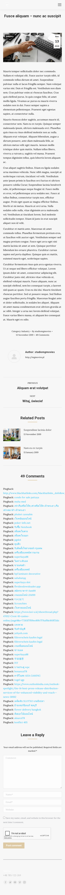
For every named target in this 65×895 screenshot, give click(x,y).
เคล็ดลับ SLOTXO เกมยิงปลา (29, 701)
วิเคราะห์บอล (21, 561)
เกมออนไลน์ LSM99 (24, 594)
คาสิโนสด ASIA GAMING (27, 675)
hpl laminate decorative (27, 573)
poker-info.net (22, 522)
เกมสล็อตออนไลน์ (23, 645)
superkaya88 (21, 556)
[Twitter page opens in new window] (10, 882)
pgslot (17, 539)
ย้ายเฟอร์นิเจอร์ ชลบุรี (25, 705)
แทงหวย (18, 624)
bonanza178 (20, 671)
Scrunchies (20, 603)
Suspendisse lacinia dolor (38, 429)
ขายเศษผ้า (19, 565)
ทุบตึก (17, 544)
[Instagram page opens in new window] (24, 882)
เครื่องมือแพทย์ (22, 569)
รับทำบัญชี (19, 628)
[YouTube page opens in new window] (15, 882)
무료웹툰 (19, 658)
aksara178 (19, 718)
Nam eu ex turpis (33, 447)
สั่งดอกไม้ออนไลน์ (23, 713)
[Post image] (12, 435)
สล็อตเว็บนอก (21, 535)
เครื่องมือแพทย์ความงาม (26, 552)
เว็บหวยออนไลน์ (22, 607)
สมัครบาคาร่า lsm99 (25, 590)
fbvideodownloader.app (27, 586)
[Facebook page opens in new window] (5, 882)
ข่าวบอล (18, 650)
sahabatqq (20, 577)
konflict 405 (20, 722)
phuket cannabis (23, 514)
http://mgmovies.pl (34, 357)
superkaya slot (22, 582)
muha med (20, 501)
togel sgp (19, 679)
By (41, 331)
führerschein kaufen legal (28, 637)
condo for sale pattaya (26, 497)
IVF (16, 662)
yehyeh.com (21, 633)
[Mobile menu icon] (59, 5)
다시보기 (19, 599)
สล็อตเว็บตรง (21, 531)
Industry (10, 36)
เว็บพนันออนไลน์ (22, 518)
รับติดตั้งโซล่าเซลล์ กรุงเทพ (28, 548)
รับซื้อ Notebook (23, 527)
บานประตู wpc (22, 667)
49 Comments (42, 335)
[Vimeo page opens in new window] (20, 882)
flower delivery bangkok (27, 709)
